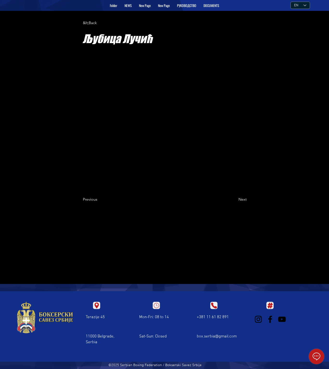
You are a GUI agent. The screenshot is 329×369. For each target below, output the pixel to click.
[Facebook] (270, 319)
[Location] (96, 305)
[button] (186, 5)
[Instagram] (258, 319)
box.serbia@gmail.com (217, 336)
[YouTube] (282, 319)
